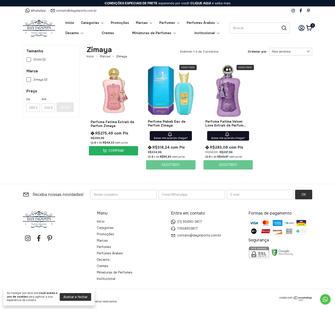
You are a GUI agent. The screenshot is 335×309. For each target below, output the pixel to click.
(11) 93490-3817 (189, 222)
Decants (72, 33)
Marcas (142, 23)
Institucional (204, 33)
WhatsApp (38, 11)
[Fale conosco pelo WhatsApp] (325, 299)
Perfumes (167, 23)
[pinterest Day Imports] (308, 10)
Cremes (108, 33)
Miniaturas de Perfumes (151, 33)
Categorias (90, 23)
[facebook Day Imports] (300, 10)
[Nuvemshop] (295, 300)
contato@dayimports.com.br (76, 11)
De (28, 99)
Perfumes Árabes (201, 23)
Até (43, 99)
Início (69, 23)
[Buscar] (284, 27)
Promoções (120, 23)
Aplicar (65, 107)
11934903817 (187, 228)
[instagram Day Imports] (293, 10)
